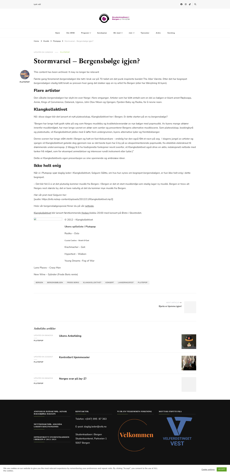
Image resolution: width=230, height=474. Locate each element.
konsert (110, 282)
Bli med (117, 33)
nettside (89, 206)
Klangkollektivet (42, 212)
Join (130, 33)
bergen (39, 282)
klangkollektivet (92, 282)
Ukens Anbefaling (70, 336)
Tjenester (145, 33)
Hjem (57, 33)
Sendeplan (102, 33)
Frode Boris (73, 282)
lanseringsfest (126, 282)
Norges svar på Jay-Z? (72, 378)
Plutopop (65, 52)
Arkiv (158, 33)
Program (85, 33)
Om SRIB (70, 33)
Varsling (171, 33)
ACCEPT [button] (221, 469)
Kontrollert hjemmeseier (74, 357)
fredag (85, 212)
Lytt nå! (37, 4)
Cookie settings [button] (208, 469)
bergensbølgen (55, 282)
